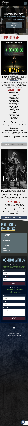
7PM (18, 134)
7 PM (14, 122)
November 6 (15, 136)
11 (25, 124)
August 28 (12, 121)
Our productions (14, 23)
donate (14, 27)
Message (6, 307)
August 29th (16, 208)
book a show (14, 25)
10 (22, 124)
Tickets (5, 238)
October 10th (14, 213)
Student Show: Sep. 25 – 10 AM (14, 130)
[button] (25, 3)
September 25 (18, 127)
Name (5, 270)
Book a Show (6, 240)
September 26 (14, 128)
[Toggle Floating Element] (23, 422)
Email (5, 276)
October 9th (19, 211)
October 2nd (16, 132)
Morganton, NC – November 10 (14, 140)
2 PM (25, 121)
